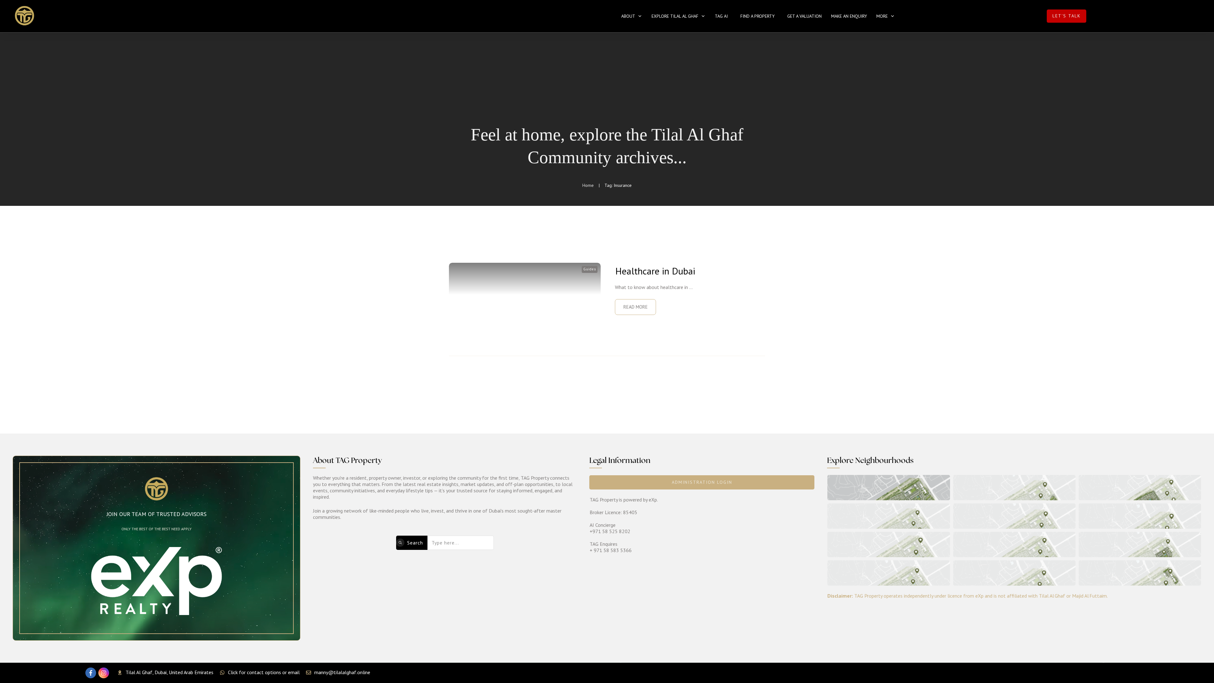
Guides (589, 269)
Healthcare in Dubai (655, 271)
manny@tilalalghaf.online (342, 672)
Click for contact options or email (264, 672)
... (691, 287)
